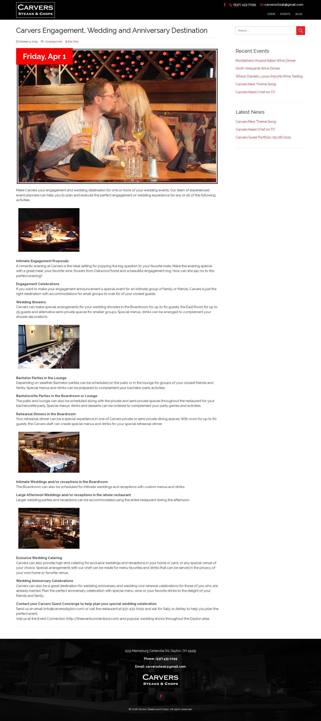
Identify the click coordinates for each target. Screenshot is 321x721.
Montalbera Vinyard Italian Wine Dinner (266, 61)
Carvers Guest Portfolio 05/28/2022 (263, 137)
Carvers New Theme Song (256, 84)
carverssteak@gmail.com (283, 5)
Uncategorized (53, 41)
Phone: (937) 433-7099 (160, 658)
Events (285, 14)
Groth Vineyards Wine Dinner (258, 68)
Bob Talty (73, 41)
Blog (298, 14)
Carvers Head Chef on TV (255, 92)
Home (271, 14)
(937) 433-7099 (244, 5)
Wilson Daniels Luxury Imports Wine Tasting (269, 76)
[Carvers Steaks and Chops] (35, 19)
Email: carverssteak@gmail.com (160, 666)
